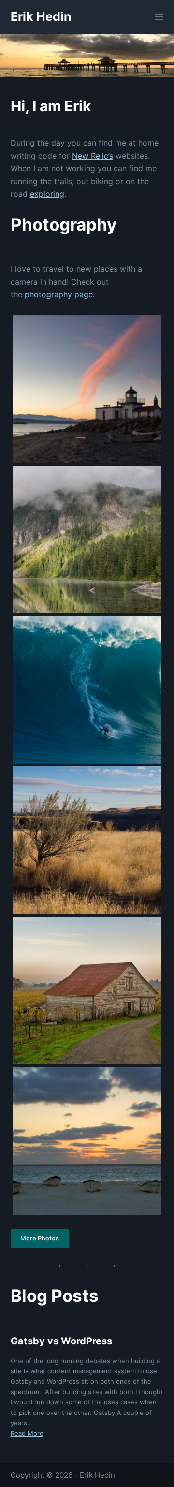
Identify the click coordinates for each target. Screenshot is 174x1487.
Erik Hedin (41, 16)
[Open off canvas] (159, 17)
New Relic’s (92, 155)
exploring (47, 194)
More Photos (39, 1238)
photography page (59, 294)
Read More (27, 1433)
